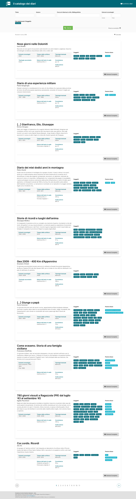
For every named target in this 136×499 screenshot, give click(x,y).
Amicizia (82, 56)
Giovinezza (99, 409)
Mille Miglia (108, 406)
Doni (80, 312)
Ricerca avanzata (113, 28)
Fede (87, 409)
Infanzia (76, 234)
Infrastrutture (83, 187)
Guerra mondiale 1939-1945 (80, 411)
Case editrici (85, 137)
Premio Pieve (109, 460)
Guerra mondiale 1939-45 (95, 232)
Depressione (77, 406)
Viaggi (83, 142)
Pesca (75, 416)
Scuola (91, 365)
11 (79, 485)
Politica (86, 365)
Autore (38, 12)
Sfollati (97, 416)
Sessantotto (108, 368)
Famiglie (89, 97)
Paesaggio (81, 58)
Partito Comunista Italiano (111, 365)
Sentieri (96, 274)
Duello (85, 312)
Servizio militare (85, 100)
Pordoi (112, 182)
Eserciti (83, 97)
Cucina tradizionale (110, 360)
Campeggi (86, 185)
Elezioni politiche (85, 406)
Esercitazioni (77, 97)
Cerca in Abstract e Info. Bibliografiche (69, 12)
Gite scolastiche (91, 362)
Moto (96, 187)
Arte (85, 310)
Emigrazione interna (90, 229)
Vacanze (93, 58)
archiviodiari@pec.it (31, 495)
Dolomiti (107, 182)
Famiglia (76, 232)
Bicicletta (97, 310)
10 (76, 485)
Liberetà (107, 362)
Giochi (75, 362)
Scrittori (96, 139)
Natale (80, 365)
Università (76, 325)
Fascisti (82, 409)
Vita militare (112, 94)
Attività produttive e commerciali (113, 310)
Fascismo (82, 232)
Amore (81, 404)
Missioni (83, 139)
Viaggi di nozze (109, 414)
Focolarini (92, 409)
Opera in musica (77, 322)
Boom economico (78, 185)
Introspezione (89, 274)
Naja (107, 94)
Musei (75, 457)
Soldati (93, 100)
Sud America (77, 142)
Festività (93, 315)
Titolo (17, 12)
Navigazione (89, 139)
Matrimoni (91, 320)
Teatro (92, 322)
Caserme (82, 94)
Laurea (99, 317)
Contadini (93, 404)
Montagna (90, 187)
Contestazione (83, 360)
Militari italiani (77, 100)
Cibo (87, 56)
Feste (87, 315)
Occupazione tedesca (79, 237)
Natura (75, 58)
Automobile (95, 182)
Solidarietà (76, 276)
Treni (97, 322)
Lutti (80, 320)
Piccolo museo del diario (111, 457)
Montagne (99, 56)
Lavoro (98, 137)
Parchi (87, 58)
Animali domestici (78, 310)
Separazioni (86, 322)
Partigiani (99, 414)
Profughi (88, 237)
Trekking (108, 56)
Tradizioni (94, 237)
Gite (87, 232)
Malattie (85, 320)
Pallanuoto (92, 414)
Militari (81, 414)
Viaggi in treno (82, 368)
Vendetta (76, 421)
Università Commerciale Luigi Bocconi (114, 312)
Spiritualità (83, 276)
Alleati (75, 229)
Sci (80, 190)
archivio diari (128, 4)
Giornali (90, 317)
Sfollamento (108, 409)
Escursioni (18, 23)
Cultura (75, 312)
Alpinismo (76, 56)
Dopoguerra (93, 185)
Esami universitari (92, 312)
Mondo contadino (89, 234)
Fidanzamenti (77, 317)
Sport (93, 190)
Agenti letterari (77, 137)
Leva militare (96, 97)
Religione (86, 416)
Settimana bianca (86, 190)
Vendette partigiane (110, 411)
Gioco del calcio (82, 362)
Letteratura (76, 139)
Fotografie (84, 317)
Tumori (86, 419)
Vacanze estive (98, 365)
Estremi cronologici (108, 12)
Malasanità (108, 404)
